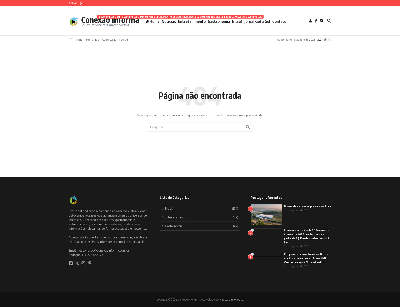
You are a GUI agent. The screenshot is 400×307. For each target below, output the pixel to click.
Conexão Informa (110, 19)
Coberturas (109, 39)
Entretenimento (192, 20)
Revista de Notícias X (232, 299)
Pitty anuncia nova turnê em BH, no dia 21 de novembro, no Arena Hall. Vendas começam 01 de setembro (306, 258)
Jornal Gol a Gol (257, 21)
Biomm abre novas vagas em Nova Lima (307, 206)
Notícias (169, 20)
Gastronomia (219, 21)
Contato (279, 21)
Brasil (237, 21)
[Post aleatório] (319, 39)
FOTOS (123, 39)
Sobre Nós (92, 39)
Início (79, 39)
